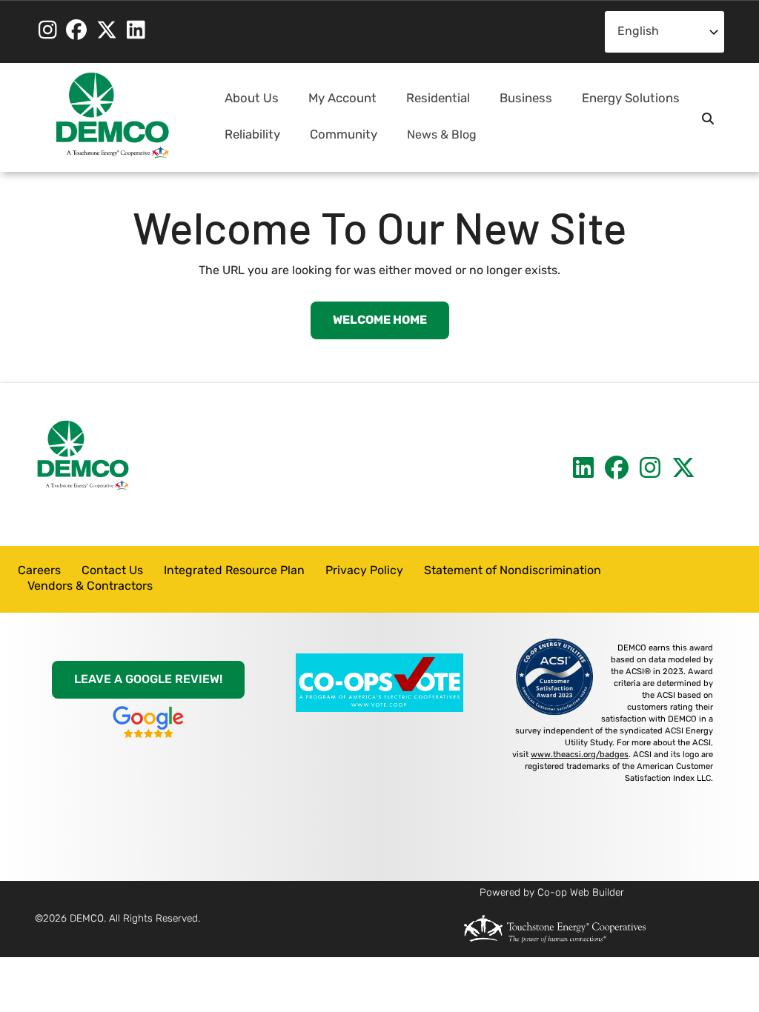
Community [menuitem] (337, 141)
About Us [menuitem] (246, 105)
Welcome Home (380, 321)
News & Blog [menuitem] (442, 136)
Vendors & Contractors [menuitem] (90, 587)
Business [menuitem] (520, 105)
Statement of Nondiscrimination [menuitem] (512, 571)
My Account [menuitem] (336, 105)
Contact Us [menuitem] (112, 571)
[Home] (112, 116)
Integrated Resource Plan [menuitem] (234, 571)
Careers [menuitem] (39, 571)
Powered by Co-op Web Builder (552, 893)
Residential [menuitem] (432, 105)
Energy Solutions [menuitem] (625, 105)
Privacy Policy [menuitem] (364, 571)
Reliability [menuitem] (246, 141)
